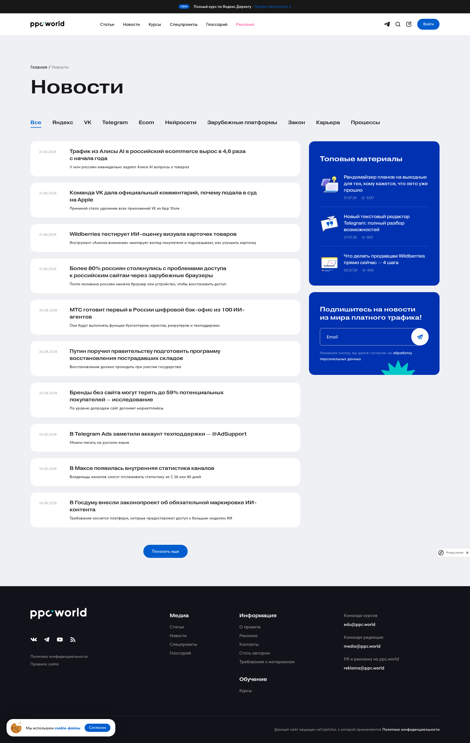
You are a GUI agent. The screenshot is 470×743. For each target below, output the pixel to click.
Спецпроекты (183, 24)
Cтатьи (177, 626)
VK (87, 123)
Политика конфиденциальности (59, 656)
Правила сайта (44, 663)
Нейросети (180, 123)
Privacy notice (454, 552)
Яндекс (62, 123)
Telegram (115, 123)
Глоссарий (216, 24)
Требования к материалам (267, 661)
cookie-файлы (67, 727)
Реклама (245, 24)
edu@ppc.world (359, 624)
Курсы (155, 24)
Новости (131, 24)
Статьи (107, 24)
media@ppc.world (362, 646)
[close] (467, 553)
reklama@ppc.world (364, 668)
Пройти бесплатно (271, 6)
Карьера (328, 123)
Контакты (249, 644)
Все (35, 123)
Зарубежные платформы (242, 123)
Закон (296, 123)
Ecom (146, 123)
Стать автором (254, 653)
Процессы (365, 123)
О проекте (250, 626)
